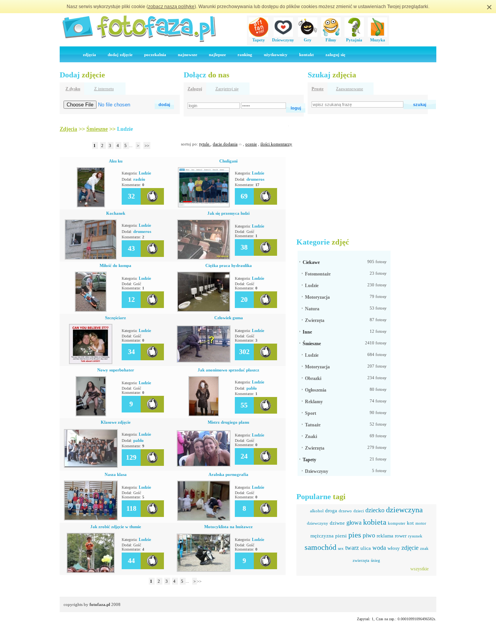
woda (379, 547)
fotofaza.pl (100, 604)
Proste (318, 88)
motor (420, 523)
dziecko (374, 510)
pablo (251, 388)
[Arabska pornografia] (203, 519)
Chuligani (228, 161)
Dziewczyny (283, 40)
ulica (365, 548)
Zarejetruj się (227, 88)
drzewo (345, 510)
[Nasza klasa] (91, 519)
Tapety (258, 40)
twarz (352, 547)
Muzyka (377, 40)
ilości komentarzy (276, 144)
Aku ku (115, 161)
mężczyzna (322, 536)
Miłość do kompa (115, 265)
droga (331, 510)
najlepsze (217, 54)
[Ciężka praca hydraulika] (203, 310)
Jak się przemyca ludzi (228, 213)
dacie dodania (225, 144)
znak (424, 548)
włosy (394, 548)
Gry (308, 40)
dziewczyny (317, 523)
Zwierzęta (314, 320)
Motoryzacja (317, 297)
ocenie (251, 144)
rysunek (415, 536)
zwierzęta (361, 560)
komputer (396, 523)
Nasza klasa (116, 474)
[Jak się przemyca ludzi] (203, 258)
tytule (204, 144)
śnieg (375, 560)
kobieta (374, 522)
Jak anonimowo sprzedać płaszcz (228, 370)
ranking (245, 54)
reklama (385, 536)
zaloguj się (335, 54)
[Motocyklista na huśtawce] (204, 570)
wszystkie (419, 569)
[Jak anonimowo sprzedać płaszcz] (203, 414)
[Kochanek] (91, 258)
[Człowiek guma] (204, 361)
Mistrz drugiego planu (228, 422)
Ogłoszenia (315, 390)
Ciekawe (311, 262)
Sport (310, 413)
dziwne (337, 523)
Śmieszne (312, 343)
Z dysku (72, 88)
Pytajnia (354, 40)
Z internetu (104, 88)
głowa (354, 522)
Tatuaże (312, 425)
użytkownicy (276, 54)
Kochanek (115, 213)
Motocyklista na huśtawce (228, 526)
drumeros (255, 179)
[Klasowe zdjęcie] (91, 466)
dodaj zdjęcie (120, 54)
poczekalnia (155, 54)
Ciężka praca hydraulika (228, 265)
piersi (341, 536)
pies (354, 534)
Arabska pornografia (228, 474)
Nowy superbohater (115, 370)
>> (147, 145)
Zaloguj (195, 88)
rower (400, 536)
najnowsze (187, 54)
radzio (139, 179)
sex (341, 548)
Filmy (331, 40)
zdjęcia (89, 54)
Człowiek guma (228, 317)
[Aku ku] (91, 206)
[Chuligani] (204, 206)
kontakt (306, 54)
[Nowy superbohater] (91, 414)
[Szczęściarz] (90, 362)
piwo (369, 535)
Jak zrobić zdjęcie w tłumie (115, 526)
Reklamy (314, 401)
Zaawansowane (349, 88)
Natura (312, 308)
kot (410, 523)
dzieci (358, 510)
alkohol (317, 510)
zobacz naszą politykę (171, 6)
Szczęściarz (115, 317)
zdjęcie (409, 547)
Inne (307, 332)
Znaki (311, 436)
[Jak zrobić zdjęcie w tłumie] (91, 571)
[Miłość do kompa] (91, 310)
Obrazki (313, 378)
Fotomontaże (318, 274)
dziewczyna (404, 509)
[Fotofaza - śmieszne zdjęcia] (139, 41)
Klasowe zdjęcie (116, 422)
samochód (320, 547)
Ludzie (145, 173)
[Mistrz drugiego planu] (204, 465)
